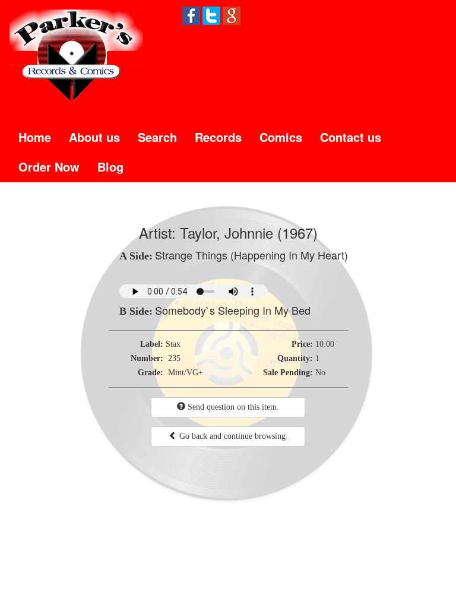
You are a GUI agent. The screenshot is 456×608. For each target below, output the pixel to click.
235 (174, 358)
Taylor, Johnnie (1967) (249, 232)
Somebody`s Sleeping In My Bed (233, 310)
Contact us (350, 136)
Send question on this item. (232, 407)
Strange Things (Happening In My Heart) (251, 254)
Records (218, 136)
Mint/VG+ (185, 372)
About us (94, 136)
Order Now (49, 166)
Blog (110, 166)
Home (34, 136)
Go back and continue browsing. (232, 436)
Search (157, 136)
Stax (173, 344)
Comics (280, 136)
